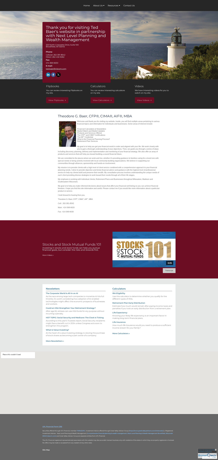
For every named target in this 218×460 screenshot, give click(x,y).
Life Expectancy (119, 313)
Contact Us (129, 5)
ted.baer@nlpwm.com (56, 69)
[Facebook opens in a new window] (53, 74)
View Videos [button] (143, 100)
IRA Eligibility (118, 293)
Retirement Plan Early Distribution (128, 303)
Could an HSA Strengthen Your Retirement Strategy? (71, 308)
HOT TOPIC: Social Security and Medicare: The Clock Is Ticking (75, 318)
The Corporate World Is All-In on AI (62, 293)
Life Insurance (119, 322)
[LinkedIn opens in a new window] (48, 74)
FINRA (79, 431)
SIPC (83, 431)
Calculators (119, 288)
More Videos (48, 255)
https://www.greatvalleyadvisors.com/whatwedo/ (146, 431)
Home (86, 5)
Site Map (46, 450)
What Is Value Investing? (57, 330)
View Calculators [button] (101, 100)
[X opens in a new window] (58, 74)
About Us (98, 5)
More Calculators (121, 333)
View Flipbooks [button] (56, 100)
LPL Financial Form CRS (52, 427)
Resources (113, 5)
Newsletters (52, 288)
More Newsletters (55, 341)
